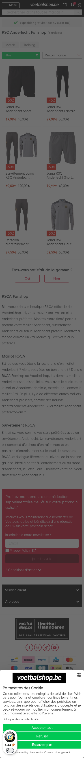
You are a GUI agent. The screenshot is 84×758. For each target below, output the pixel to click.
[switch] (10, 750)
